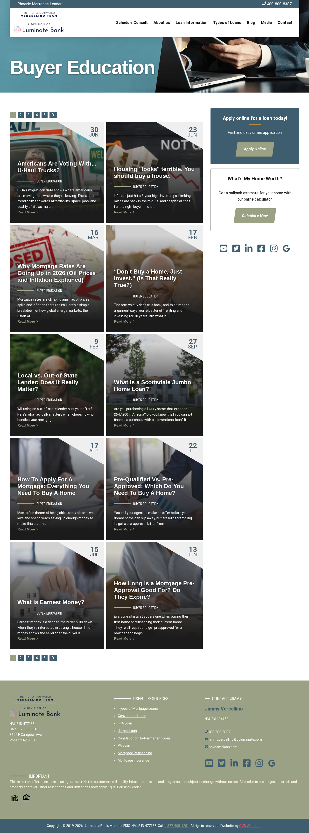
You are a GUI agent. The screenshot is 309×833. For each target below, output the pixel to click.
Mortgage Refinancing (135, 753)
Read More (26, 212)
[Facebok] (261, 250)
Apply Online (255, 149)
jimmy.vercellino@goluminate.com (235, 739)
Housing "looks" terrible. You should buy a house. (154, 172)
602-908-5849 (27, 729)
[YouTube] (223, 250)
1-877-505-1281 (176, 826)
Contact (285, 22)
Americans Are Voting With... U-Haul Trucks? (57, 167)
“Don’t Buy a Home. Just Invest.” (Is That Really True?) (148, 278)
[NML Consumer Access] (14, 800)
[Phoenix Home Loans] (39, 22)
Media (266, 22)
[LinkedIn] (248, 250)
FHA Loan (125, 723)
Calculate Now (255, 215)
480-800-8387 (279, 4)
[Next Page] (53, 115)
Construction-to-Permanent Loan (144, 738)
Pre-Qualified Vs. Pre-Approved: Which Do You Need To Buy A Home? (149, 486)
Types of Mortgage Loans (138, 708)
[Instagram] (273, 250)
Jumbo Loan (127, 731)
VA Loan (124, 745)
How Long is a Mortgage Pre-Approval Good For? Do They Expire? (154, 590)
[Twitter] (236, 250)
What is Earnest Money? (50, 602)
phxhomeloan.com (223, 747)
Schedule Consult (132, 22)
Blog (251, 22)
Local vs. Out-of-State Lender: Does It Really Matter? (47, 382)
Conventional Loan (132, 716)
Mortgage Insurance (133, 760)
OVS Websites (250, 826)
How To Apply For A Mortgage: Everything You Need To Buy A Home (53, 486)
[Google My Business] (286, 250)
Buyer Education (49, 181)
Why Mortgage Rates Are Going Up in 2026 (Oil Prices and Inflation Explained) (56, 273)
